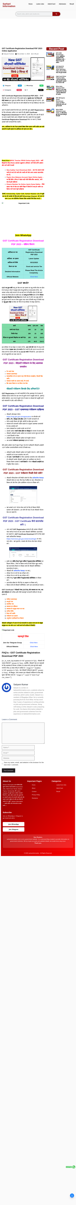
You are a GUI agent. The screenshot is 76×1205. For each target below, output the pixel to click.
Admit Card (51, 4)
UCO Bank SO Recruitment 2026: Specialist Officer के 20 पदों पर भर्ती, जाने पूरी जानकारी (61, 69)
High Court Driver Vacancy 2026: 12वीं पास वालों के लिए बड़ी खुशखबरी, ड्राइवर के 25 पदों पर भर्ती (61, 79)
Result (72, 4)
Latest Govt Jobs (61, 785)
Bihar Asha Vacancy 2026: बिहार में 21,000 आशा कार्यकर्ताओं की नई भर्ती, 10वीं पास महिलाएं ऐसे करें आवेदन (61, 90)
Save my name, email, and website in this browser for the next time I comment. (24, 764)
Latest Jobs (40, 4)
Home (31, 4)
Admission (62, 4)
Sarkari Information (9, 5)
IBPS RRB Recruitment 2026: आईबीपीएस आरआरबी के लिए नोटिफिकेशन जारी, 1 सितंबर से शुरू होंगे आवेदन (60, 57)
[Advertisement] (38, 32)
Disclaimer (35, 798)
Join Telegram (13, 829)
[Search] (56, 14)
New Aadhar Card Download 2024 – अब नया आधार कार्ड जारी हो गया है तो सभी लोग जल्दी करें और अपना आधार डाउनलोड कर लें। (25, 172)
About (33, 788)
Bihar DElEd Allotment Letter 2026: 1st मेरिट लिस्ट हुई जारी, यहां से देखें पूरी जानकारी (61, 113)
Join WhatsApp (13, 824)
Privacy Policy (36, 794)
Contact (34, 791)
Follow (19, 89)
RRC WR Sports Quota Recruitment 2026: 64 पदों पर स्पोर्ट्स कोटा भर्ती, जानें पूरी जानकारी (61, 101)
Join (20, 85)
